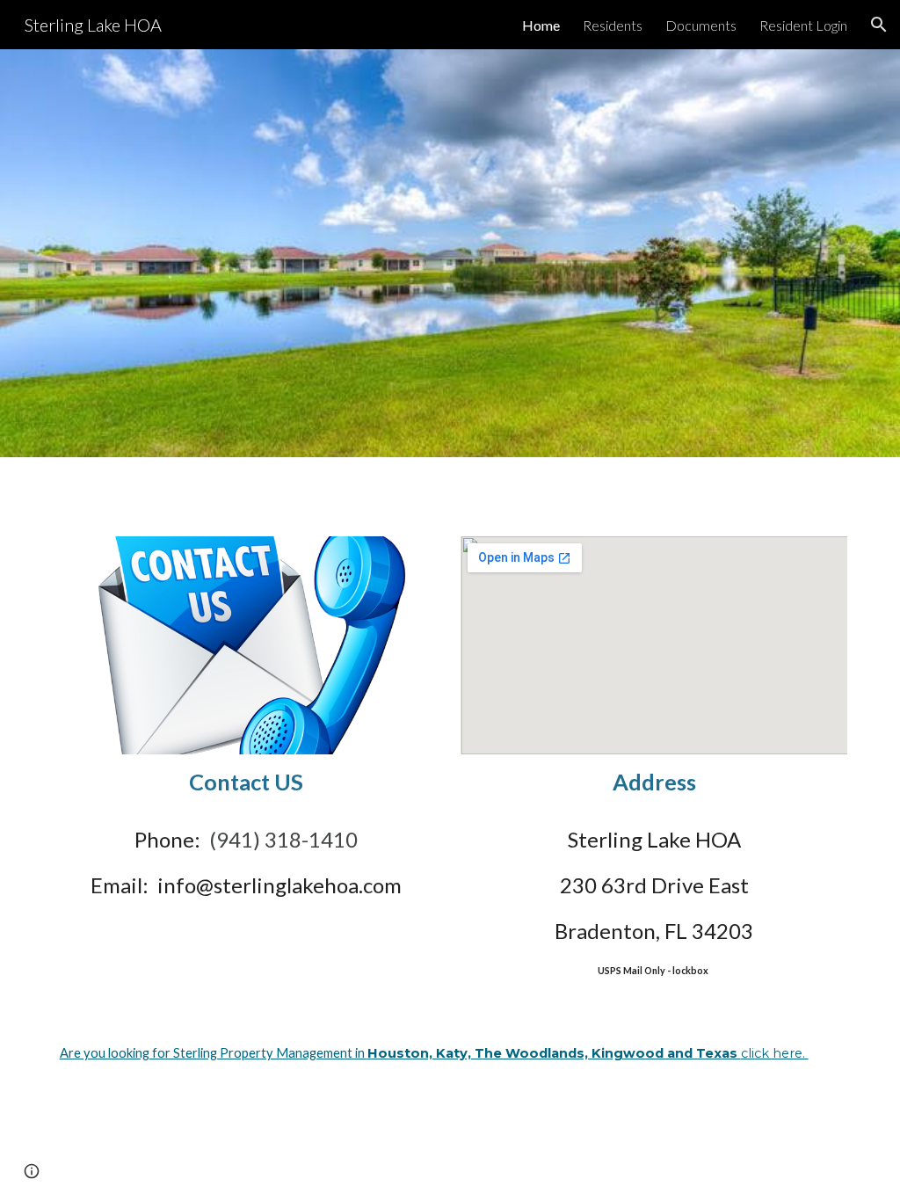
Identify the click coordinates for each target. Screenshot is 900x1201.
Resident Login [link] (803, 25)
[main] (246, 782)
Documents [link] (701, 25)
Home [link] (541, 25)
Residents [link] (612, 25)
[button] (879, 25)
